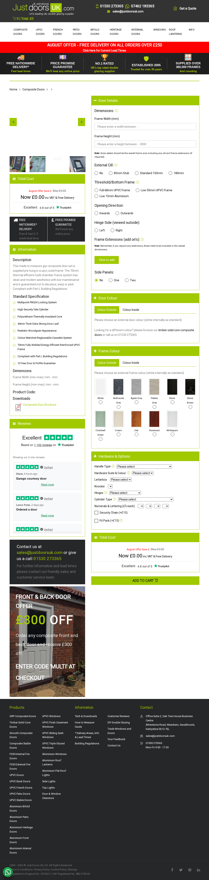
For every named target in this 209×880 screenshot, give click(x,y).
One (116, 280)
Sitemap (72, 869)
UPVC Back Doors (20, 781)
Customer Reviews (118, 716)
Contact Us (114, 745)
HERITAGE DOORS (116, 31)
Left (102, 230)
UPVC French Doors (21, 787)
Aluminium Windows (54, 754)
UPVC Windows (51, 716)
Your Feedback (116, 739)
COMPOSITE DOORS (20, 31)
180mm (179, 173)
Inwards (105, 213)
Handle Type (102, 466)
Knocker (99, 486)
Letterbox (100, 479)
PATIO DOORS (77, 31)
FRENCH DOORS (58, 31)
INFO (192, 29)
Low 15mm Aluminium (114, 196)
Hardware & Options (114, 456)
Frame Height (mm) (107, 136)
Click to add (107, 260)
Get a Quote (188, 8)
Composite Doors (33, 89)
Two (133, 280)
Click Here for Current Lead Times (104, 50)
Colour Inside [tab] (131, 309)
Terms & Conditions (21, 869)
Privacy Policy (41, 869)
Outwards (127, 213)
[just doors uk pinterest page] (189, 869)
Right (119, 230)
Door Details (108, 101)
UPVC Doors (17, 775)
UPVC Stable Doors (21, 800)
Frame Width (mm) (106, 118)
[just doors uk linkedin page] (198, 869)
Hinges (98, 492)
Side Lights (48, 781)
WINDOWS (159, 29)
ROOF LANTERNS (175, 31)
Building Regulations (87, 743)
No (101, 173)
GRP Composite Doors (23, 716)
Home (13, 89)
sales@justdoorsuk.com (39, 552)
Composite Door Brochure (39, 404)
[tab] (145, 100)
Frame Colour (109, 351)
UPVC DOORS (40, 31)
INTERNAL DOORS (137, 31)
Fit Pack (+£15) (109, 520)
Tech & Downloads (86, 716)
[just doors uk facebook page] (172, 869)
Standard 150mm (151, 173)
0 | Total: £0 (24, 19)
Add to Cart (143, 581)
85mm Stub (121, 173)
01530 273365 (47, 558)
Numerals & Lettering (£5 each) (114, 506)
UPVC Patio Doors (20, 793)
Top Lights (48, 787)
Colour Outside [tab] (106, 309)
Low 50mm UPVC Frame (156, 190)
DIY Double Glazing (119, 722)
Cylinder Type (103, 499)
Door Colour (108, 298)
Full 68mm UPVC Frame (115, 190)
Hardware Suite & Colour (110, 473)
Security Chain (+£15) (114, 512)
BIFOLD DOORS (95, 31)
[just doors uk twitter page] (181, 869)
